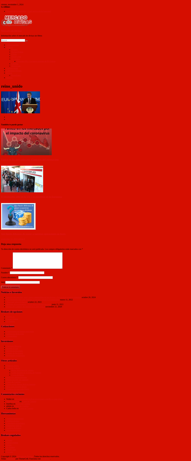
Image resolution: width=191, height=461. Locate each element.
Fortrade (9, 452)
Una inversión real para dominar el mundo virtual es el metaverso (33, 300)
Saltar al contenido (8, 2)
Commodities (11, 336)
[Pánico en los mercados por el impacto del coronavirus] (26, 154)
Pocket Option (17, 52)
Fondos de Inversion (14, 353)
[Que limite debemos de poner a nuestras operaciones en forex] (18, 229)
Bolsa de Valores (13, 368)
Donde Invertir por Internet (17, 380)
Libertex (14, 64)
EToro (14, 54)
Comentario (6, 268)
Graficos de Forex (13, 428)
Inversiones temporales (15, 355)
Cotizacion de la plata (15, 334)
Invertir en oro (12, 348)
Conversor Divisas (13, 71)
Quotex (14, 49)
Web (3, 282)
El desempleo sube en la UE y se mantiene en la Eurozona (31, 196)
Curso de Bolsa (17, 375)
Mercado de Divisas (11, 30)
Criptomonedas (12, 45)
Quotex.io (10, 317)
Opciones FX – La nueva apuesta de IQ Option (36, 61)
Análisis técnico (12, 421)
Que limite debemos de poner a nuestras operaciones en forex (33, 234)
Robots (9, 73)
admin (21, 202)
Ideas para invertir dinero (16, 387)
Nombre (5, 273)
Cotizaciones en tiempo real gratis (20, 331)
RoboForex (16, 75)
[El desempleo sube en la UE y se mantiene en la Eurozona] (22, 192)
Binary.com (16, 56)
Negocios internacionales (16, 377)
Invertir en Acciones (14, 351)
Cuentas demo (12, 68)
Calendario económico (15, 423)
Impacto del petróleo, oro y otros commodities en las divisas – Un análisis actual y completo (43, 297)
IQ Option (15, 59)
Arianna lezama (12, 401)
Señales (9, 78)
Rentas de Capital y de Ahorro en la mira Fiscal (25, 307)
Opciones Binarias (13, 346)
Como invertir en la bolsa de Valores (26, 373)
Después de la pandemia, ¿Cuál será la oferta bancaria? (28, 11)
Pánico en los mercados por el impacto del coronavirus (30, 159)
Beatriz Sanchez (34, 164)
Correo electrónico (9, 277)
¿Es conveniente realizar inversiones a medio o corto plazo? (39, 399)
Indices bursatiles (13, 430)
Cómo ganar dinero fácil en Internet (20, 384)
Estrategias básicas (13, 425)
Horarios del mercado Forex (17, 389)
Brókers (9, 47)
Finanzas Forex (12, 366)
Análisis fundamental (15, 418)
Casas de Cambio (13, 382)
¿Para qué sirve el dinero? (16, 302)
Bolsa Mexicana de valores (22, 370)
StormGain (15, 66)
